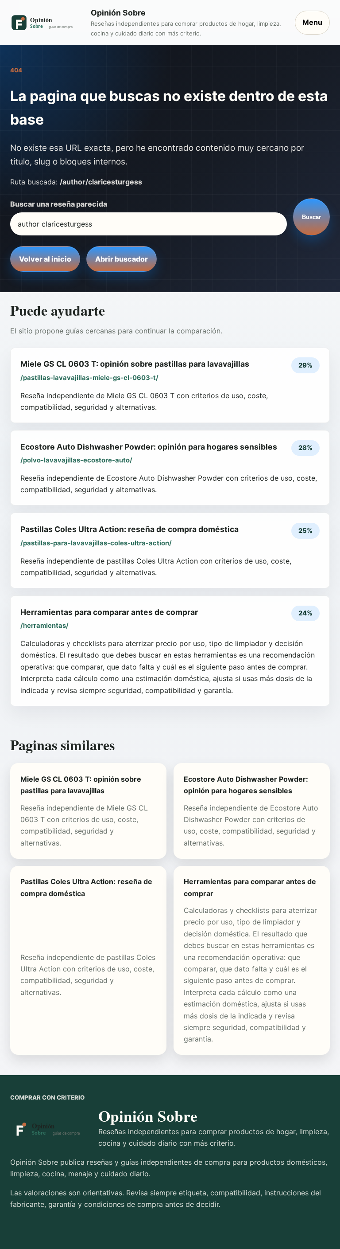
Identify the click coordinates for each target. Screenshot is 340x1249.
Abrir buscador (121, 258)
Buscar (311, 217)
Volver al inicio (45, 258)
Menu (312, 22)
